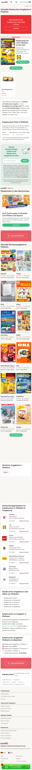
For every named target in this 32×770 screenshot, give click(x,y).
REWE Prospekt (5, 711)
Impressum (19, 756)
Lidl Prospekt (4, 723)
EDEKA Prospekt (5, 706)
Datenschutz (4, 758)
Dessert (14, 682)
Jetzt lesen (16, 225)
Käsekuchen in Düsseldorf (12, 600)
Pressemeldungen (6, 738)
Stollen (5, 472)
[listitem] (8, 84)
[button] (16, 50)
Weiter (25, 161)
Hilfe (2, 756)
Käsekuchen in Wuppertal (12, 606)
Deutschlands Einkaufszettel (9, 730)
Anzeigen (27, 6)
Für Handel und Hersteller (8, 696)
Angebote (16, 679)
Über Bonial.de (5, 694)
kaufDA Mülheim (6, 679)
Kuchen (21, 682)
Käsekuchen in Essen (10, 598)
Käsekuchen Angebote (9, 626)
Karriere (3, 699)
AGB (2, 761)
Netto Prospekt (5, 721)
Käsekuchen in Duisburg (11, 602)
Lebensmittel (6, 682)
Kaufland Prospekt (6, 708)
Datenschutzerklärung (22, 177)
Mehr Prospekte (16, 68)
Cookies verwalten (21, 761)
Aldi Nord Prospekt (6, 718)
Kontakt (18, 758)
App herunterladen (6, 735)
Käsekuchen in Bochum (11, 604)
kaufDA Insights (5, 733)
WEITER (16, 28)
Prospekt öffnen (23, 62)
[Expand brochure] (8, 52)
